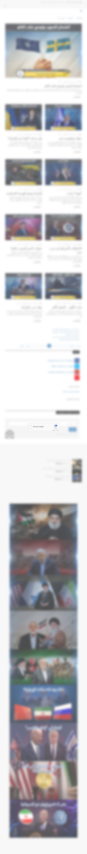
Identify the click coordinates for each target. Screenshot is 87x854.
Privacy (54, 430)
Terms (57, 430)
